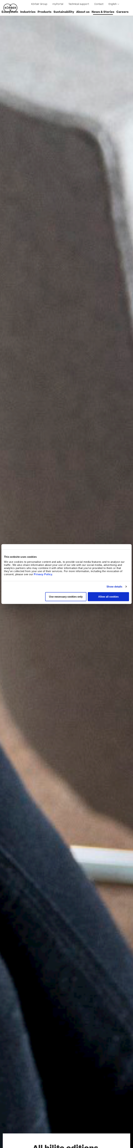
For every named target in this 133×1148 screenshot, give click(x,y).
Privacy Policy (43, 574)
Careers (122, 12)
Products (44, 12)
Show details (114, 586)
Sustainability (64, 12)
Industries (28, 12)
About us (83, 12)
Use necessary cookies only (66, 596)
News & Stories (103, 12)
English (113, 4)
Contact (98, 4)
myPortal (57, 4)
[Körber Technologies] (10, 7)
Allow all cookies (108, 596)
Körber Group (39, 4)
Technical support (78, 4)
